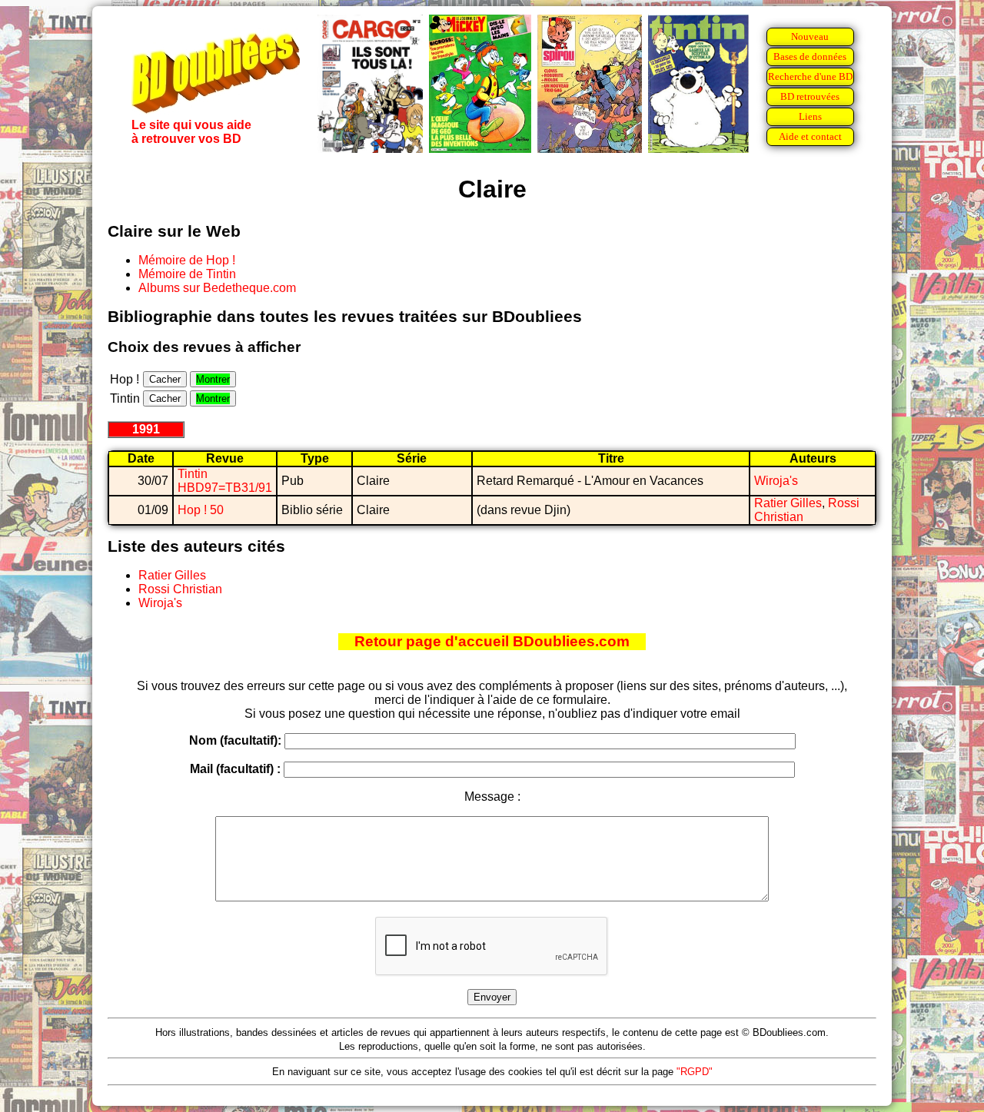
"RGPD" (694, 1071)
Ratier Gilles (788, 503)
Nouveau (810, 36)
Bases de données (809, 56)
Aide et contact (810, 136)
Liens (810, 116)
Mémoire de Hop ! (186, 260)
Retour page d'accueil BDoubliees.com (492, 641)
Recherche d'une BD (810, 76)
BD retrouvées (809, 96)
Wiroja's (776, 480)
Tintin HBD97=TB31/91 (225, 480)
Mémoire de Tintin (187, 273)
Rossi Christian (180, 589)
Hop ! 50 (201, 509)
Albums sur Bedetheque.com (217, 287)
